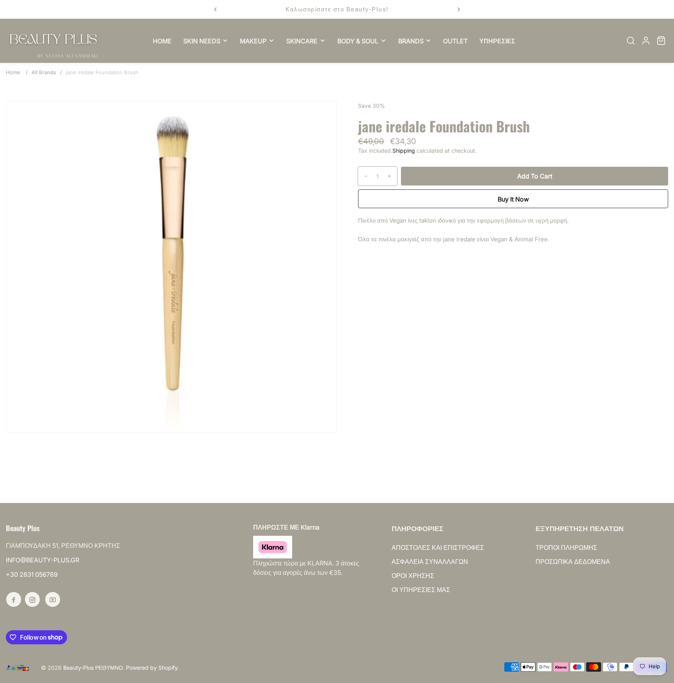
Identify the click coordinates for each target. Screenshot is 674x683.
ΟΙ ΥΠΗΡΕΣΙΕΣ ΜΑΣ (421, 590)
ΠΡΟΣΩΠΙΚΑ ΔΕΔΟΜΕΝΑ (573, 561)
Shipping (403, 150)
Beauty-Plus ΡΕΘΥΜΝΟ (93, 667)
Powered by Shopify (151, 667)
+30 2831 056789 (32, 574)
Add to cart (534, 176)
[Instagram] (32, 599)
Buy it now (513, 199)
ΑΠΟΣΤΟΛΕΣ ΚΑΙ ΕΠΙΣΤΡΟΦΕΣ (438, 547)
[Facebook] (13, 599)
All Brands (44, 72)
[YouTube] (52, 599)
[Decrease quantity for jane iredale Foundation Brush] (363, 176)
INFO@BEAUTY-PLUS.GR (42, 560)
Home (13, 72)
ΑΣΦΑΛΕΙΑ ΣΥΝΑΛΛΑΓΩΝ (430, 561)
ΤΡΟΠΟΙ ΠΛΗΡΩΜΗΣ (566, 547)
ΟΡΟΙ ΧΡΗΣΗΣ (413, 576)
